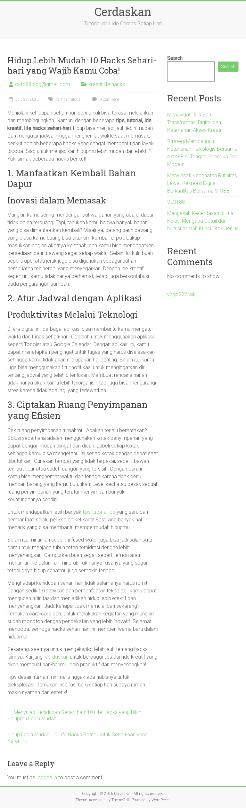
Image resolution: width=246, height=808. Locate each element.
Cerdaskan (123, 11)
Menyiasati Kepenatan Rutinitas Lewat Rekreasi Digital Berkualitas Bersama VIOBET (202, 183)
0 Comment (108, 99)
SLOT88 (176, 202)
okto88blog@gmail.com (42, 84)
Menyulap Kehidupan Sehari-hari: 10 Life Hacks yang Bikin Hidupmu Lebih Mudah (74, 715)
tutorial (75, 99)
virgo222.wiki (182, 294)
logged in (47, 777)
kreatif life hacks (106, 84)
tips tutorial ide (99, 512)
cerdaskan (57, 657)
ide (56, 99)
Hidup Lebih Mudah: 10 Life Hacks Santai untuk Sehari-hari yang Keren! (77, 738)
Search (175, 58)
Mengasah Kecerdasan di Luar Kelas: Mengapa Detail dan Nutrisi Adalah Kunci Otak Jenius (203, 221)
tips (64, 99)
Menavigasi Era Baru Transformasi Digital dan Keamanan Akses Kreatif (195, 122)
